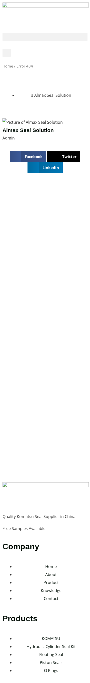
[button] (45, 37)
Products (20, 618)
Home (7, 66)
